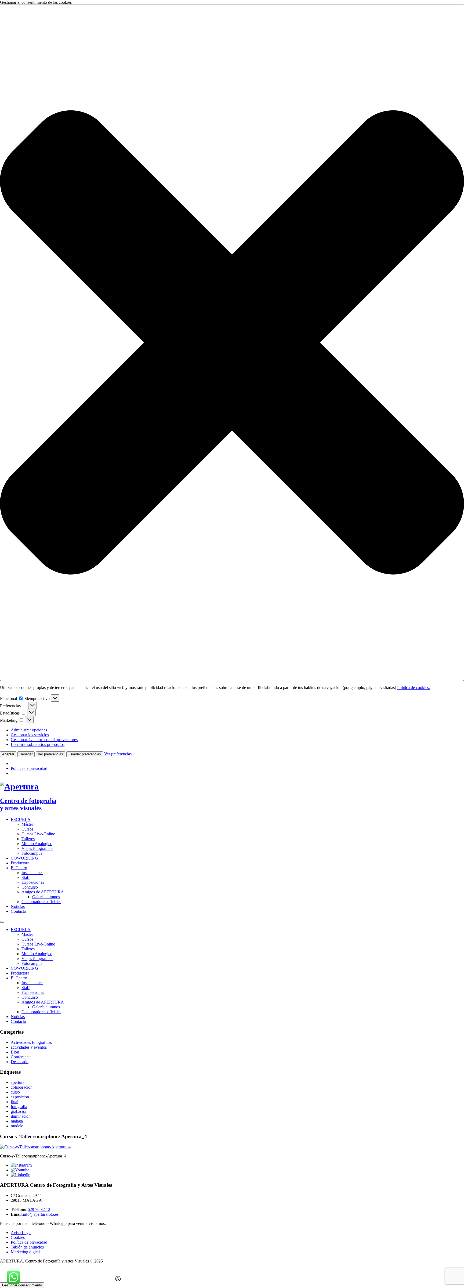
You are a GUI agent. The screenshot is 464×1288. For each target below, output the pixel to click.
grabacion (19, 1111)
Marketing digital (25, 1252)
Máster (27, 824)
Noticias (18, 906)
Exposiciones (32, 882)
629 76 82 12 (39, 1209)
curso (15, 1092)
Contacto (18, 911)
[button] (232, 343)
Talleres (28, 838)
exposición (20, 1097)
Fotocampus (31, 853)
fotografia (19, 1106)
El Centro (19, 867)
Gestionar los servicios (30, 735)
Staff (25, 877)
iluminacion (21, 1116)
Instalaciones (32, 872)
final (14, 1101)
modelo (17, 1126)
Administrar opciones (29, 730)
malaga (17, 1121)
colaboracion (21, 1087)
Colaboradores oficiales (41, 901)
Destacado (19, 1061)
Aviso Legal (21, 1232)
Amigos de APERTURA (42, 892)
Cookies (18, 1237)
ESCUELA (21, 819)
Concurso (29, 887)
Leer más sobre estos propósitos (37, 744)
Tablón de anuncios (27, 1247)
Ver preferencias (50, 754)
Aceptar (8, 754)
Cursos (27, 829)
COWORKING (24, 858)
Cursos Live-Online (38, 834)
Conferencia (21, 1057)
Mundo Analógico (36, 843)
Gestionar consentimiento (22, 1285)
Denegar (26, 754)
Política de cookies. (413, 687)
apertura (17, 1082)
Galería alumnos (46, 896)
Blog (15, 1052)
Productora (20, 863)
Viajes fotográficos (37, 848)
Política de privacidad (29, 768)
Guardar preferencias (84, 754)
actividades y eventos (29, 1047)
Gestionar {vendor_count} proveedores (44, 739)
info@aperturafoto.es (41, 1214)
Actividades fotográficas (31, 1042)
